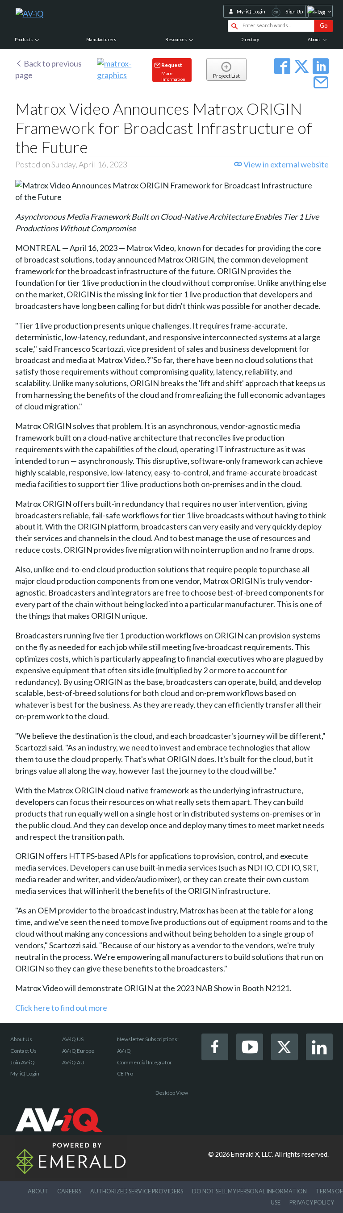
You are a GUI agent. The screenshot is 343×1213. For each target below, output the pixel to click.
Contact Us (23, 1050)
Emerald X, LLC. (252, 1154)
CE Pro (125, 1073)
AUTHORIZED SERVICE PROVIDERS (136, 1191)
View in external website (285, 164)
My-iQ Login (251, 11)
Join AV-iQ (22, 1062)
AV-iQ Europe (78, 1050)
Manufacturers (101, 39)
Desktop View (171, 1092)
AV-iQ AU (73, 1062)
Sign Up (294, 11)
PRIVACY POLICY (311, 1202)
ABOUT (38, 1191)
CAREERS (69, 1191)
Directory (249, 39)
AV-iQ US (73, 1039)
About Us (21, 1039)
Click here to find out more (61, 1008)
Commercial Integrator (144, 1062)
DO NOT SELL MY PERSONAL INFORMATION (249, 1191)
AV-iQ (124, 1050)
